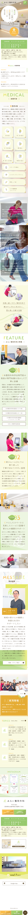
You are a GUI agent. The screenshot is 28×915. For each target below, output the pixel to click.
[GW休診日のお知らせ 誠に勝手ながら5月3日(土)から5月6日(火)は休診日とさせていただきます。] (24, 778)
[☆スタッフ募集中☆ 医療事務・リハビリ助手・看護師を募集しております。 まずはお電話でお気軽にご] (24, 789)
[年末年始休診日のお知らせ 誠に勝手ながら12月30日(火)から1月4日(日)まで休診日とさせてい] (4, 778)
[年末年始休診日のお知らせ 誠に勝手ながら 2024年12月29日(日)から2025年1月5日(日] (4, 789)
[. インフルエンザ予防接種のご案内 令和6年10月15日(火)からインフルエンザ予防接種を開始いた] (14, 789)
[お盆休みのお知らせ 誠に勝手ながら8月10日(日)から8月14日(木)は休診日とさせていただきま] (14, 778)
